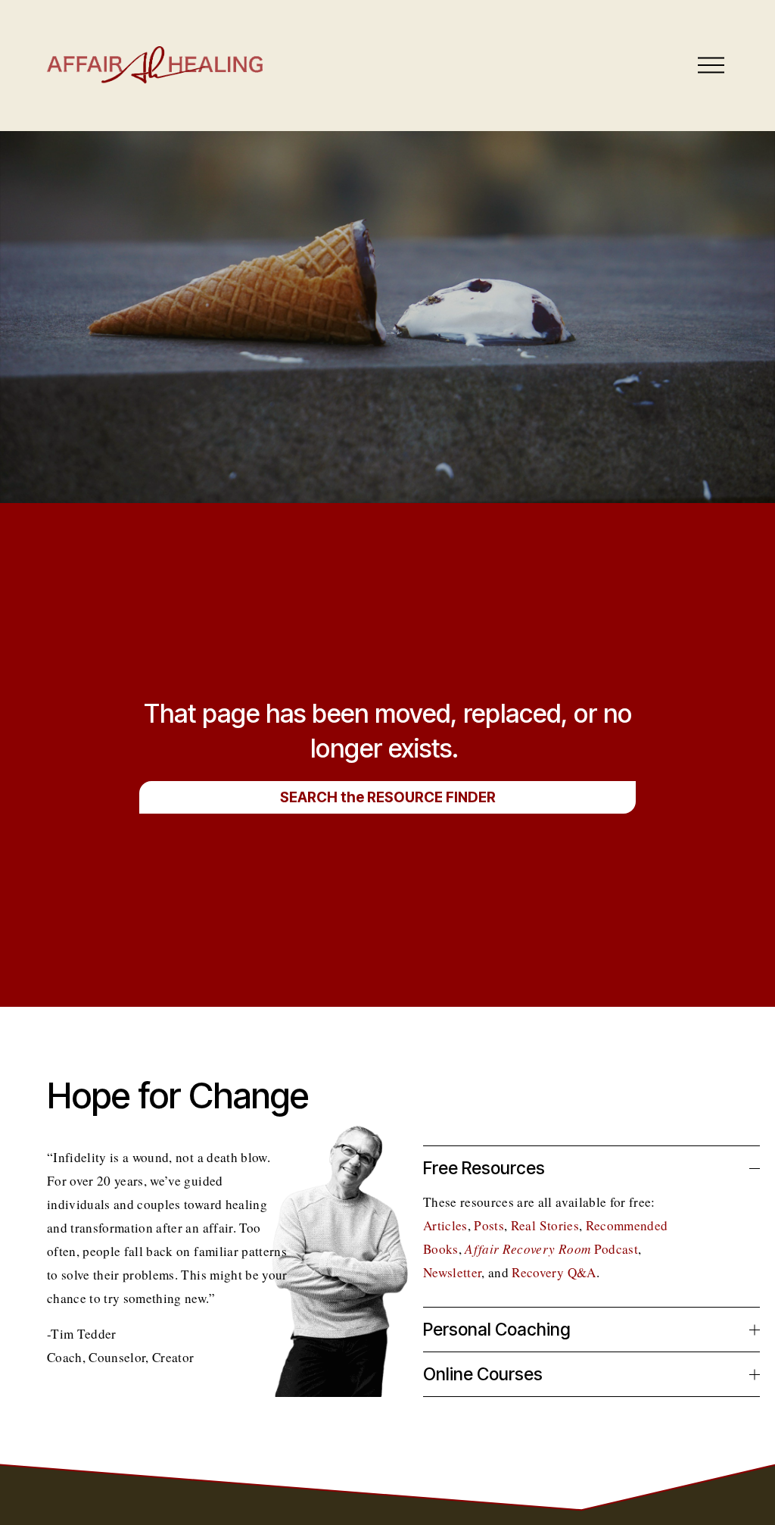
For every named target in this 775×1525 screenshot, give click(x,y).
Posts (489, 1225)
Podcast (551, 1249)
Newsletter (452, 1272)
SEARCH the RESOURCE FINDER (388, 797)
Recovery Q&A (554, 1272)
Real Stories (545, 1225)
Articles (445, 1225)
